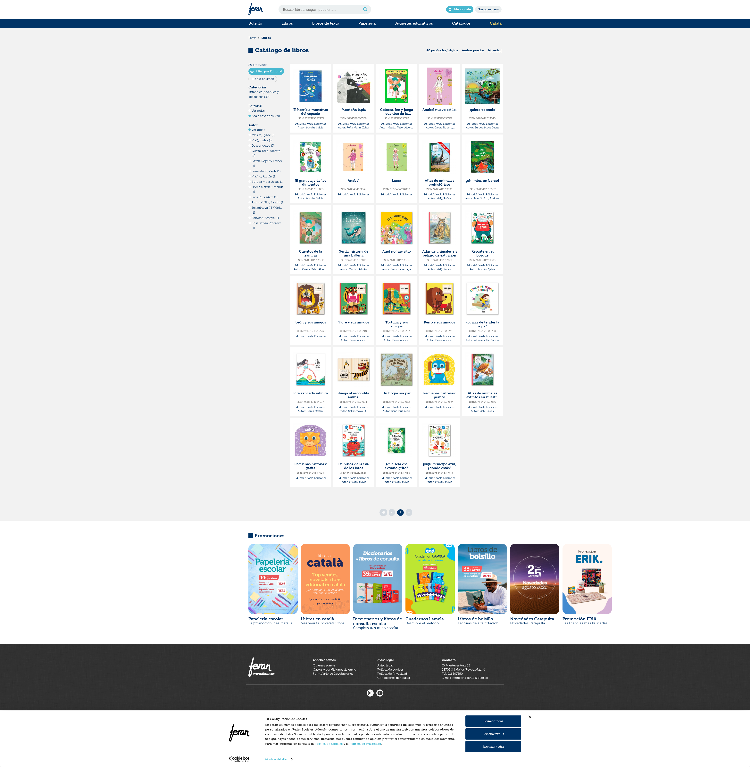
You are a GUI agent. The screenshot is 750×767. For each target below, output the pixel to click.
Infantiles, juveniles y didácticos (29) (264, 94)
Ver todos (258, 130)
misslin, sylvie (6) (263, 135)
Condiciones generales (393, 678)
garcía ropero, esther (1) (267, 163)
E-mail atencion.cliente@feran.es (465, 678)
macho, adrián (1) (264, 176)
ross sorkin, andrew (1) (266, 225)
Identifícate (462, 9)
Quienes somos (324, 665)
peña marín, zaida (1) (266, 171)
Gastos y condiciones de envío (334, 669)
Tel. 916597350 (452, 673)
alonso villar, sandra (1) (268, 202)
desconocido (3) (263, 145)
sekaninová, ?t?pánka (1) (267, 210)
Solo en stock (264, 79)
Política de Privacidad (365, 744)
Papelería (367, 23)
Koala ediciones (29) (266, 116)
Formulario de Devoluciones (333, 673)
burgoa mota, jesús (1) (268, 182)
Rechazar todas (493, 746)
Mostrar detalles (276, 759)
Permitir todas (493, 721)
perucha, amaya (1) (265, 218)
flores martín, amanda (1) (267, 189)
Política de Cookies (329, 744)
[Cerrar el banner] (530, 716)
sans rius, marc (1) (265, 197)
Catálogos (461, 23)
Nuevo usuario (488, 9)
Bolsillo (255, 23)
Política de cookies (390, 669)
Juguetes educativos (414, 23)
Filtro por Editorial (268, 71)
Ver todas (258, 110)
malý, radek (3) (262, 140)
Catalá (496, 23)
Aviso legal (385, 665)
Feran (252, 38)
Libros (287, 23)
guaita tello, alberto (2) (266, 153)
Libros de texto (325, 23)
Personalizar (491, 734)
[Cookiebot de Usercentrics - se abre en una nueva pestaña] (239, 759)
